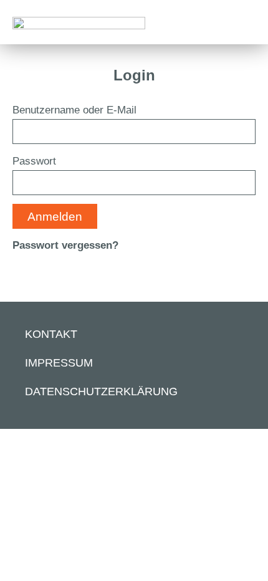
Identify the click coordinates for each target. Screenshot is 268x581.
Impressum (59, 363)
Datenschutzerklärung (101, 391)
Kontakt (51, 334)
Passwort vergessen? (65, 245)
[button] (245, 16)
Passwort (34, 161)
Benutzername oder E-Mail (74, 110)
